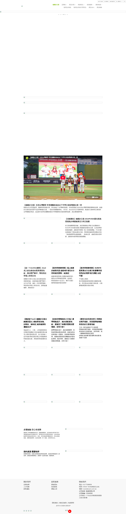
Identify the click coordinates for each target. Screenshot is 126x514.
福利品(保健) (67, 7)
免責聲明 (71, 503)
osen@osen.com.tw (89, 489)
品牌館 (64, 4)
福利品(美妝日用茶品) (80, 7)
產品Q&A (91, 7)
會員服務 (89, 4)
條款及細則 (63, 503)
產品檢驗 (99, 7)
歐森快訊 (81, 4)
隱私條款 (55, 503)
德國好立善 (56, 4)
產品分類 (72, 4)
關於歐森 (98, 4)
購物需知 (54, 484)
